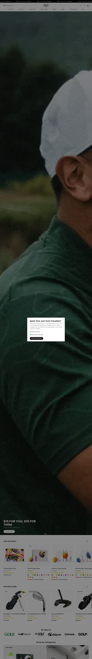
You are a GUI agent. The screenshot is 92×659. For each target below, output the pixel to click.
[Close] (64, 319)
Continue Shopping (36, 338)
